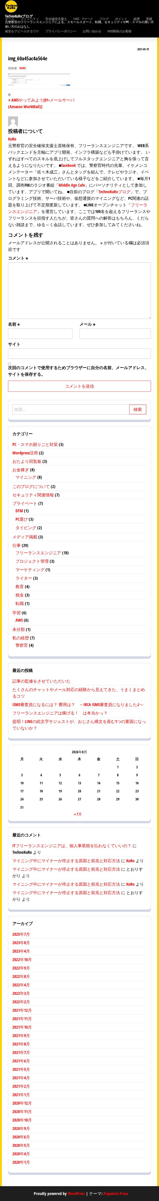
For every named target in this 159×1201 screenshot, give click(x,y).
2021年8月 (21, 1044)
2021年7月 (21, 1052)
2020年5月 (21, 1145)
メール (87, 324)
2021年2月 (21, 1086)
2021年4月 (21, 1078)
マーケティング (30, 569)
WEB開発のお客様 (119, 31)
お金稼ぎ (20, 469)
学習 (16, 612)
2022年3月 (21, 993)
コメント (18, 258)
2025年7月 (21, 934)
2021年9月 (21, 1035)
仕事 (16, 545)
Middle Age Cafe (72, 185)
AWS (19, 620)
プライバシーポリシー (60, 31)
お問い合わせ (92, 31)
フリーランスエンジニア (38, 552)
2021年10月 (22, 1027)
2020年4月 (21, 1154)
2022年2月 (21, 1002)
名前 (14, 324)
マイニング (26, 477)
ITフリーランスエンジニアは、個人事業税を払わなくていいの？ (71, 845)
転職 (20, 603)
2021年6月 (21, 1061)
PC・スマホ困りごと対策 (35, 444)
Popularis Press (116, 1193)
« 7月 (78, 814)
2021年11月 (22, 1018)
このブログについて (31, 486)
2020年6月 (21, 1137)
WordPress (76, 1193)
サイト (14, 344)
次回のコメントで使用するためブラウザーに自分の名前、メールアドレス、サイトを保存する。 (78, 371)
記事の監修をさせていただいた (41, 681)
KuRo (22, 68)
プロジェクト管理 (32, 561)
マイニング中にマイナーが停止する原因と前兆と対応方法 (66, 860)
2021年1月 (21, 1094)
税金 (20, 595)
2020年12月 (22, 1103)
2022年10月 (22, 959)
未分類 (18, 629)
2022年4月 (21, 985)
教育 (20, 586)
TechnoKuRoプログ (114, 191)
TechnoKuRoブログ (19, 16)
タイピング (26, 527)
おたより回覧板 (26, 461)
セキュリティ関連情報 (33, 495)
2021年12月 (22, 1010)
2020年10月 (22, 1120)
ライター (24, 578)
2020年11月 (22, 1111)
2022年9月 (21, 968)
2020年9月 (21, 1128)
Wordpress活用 (25, 453)
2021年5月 (21, 1069)
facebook (68, 165)
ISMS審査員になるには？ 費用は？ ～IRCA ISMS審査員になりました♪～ (78, 704)
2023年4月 (21, 951)
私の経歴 (20, 638)
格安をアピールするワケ (22, 31)
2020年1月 (21, 1162)
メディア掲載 (24, 537)
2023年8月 (21, 942)
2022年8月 (21, 976)
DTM (19, 510)
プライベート (24, 503)
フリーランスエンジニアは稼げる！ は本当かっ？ (60, 713)
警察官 (22, 645)
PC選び (22, 519)
